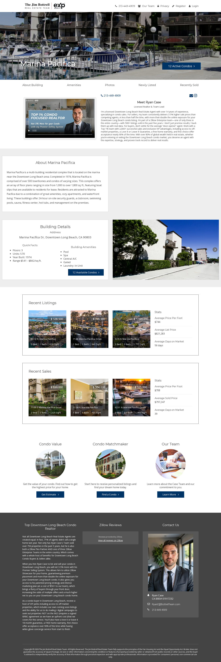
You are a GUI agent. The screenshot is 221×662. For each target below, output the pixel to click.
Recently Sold (189, 85)
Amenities (74, 85)
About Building (32, 85)
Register (181, 6)
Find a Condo (109, 494)
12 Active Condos (180, 66)
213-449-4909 (127, 6)
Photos (110, 85)
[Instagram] (195, 95)
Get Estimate (49, 494)
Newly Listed (147, 85)
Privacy (164, 6)
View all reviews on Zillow (110, 540)
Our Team (148, 6)
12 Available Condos (85, 272)
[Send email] (191, 95)
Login (195, 6)
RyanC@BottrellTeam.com (166, 604)
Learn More (169, 494)
